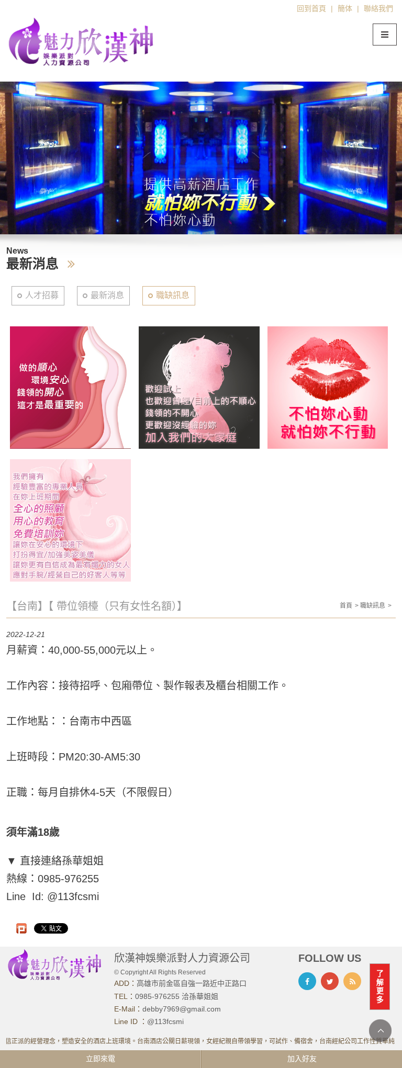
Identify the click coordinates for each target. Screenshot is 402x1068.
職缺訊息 (172, 295)
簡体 (345, 8)
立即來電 (100, 1058)
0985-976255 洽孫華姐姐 (176, 996)
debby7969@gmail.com (181, 1009)
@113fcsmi (165, 1021)
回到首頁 (311, 8)
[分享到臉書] (307, 981)
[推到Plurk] (21, 928)
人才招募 (42, 295)
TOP (380, 1030)
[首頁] (81, 41)
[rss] (352, 981)
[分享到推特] (330, 981)
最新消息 (107, 295)
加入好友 (302, 1058)
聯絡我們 (378, 8)
